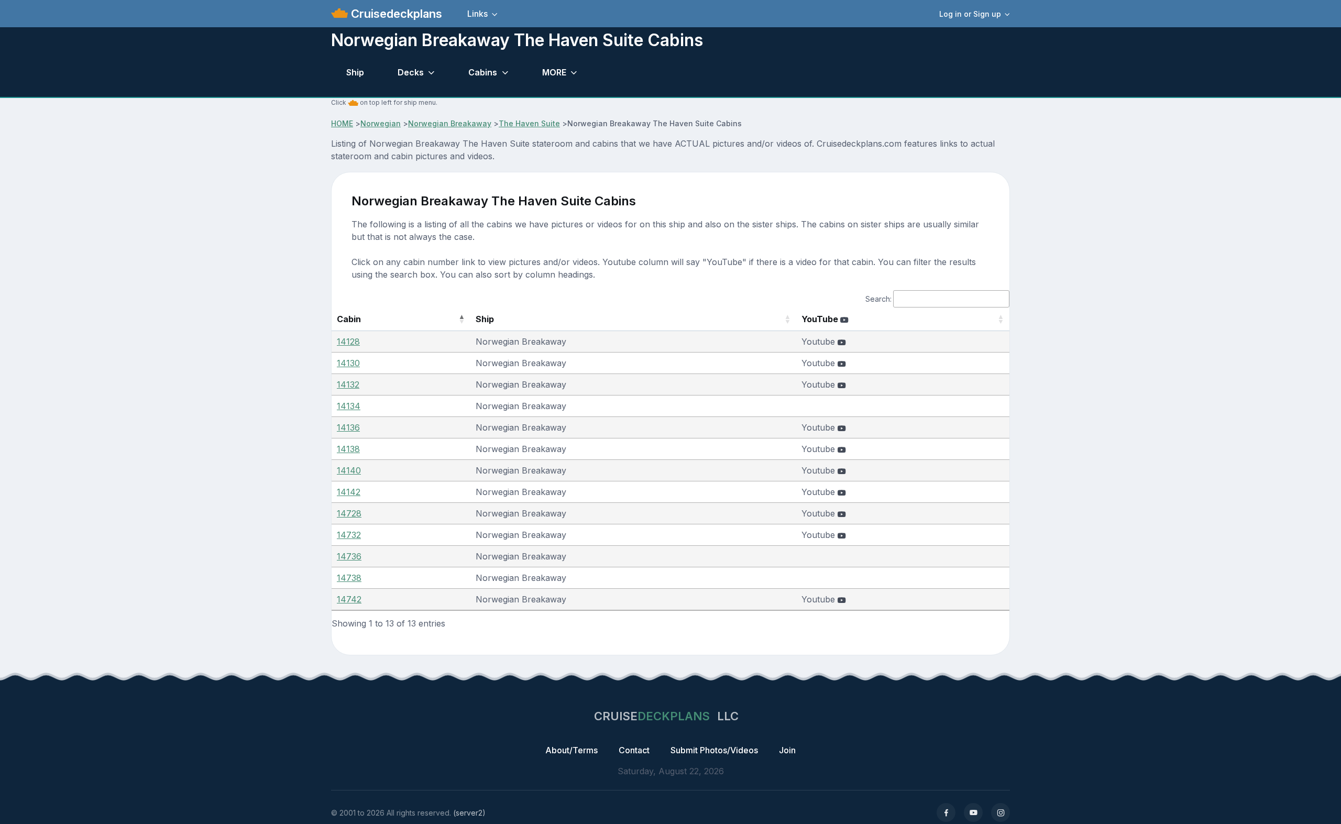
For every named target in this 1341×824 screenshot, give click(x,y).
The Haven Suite (529, 123)
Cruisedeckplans (395, 13)
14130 (348, 363)
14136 (348, 427)
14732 (349, 535)
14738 (349, 578)
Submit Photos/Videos (714, 750)
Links (477, 13)
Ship (355, 72)
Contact (634, 750)
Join (787, 750)
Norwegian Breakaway (449, 123)
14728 (349, 513)
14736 (349, 556)
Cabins (482, 72)
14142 (348, 492)
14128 (348, 341)
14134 (348, 406)
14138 (348, 449)
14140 (349, 470)
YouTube (820, 319)
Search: (878, 298)
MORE (554, 72)
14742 (349, 599)
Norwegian (380, 123)
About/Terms (571, 750)
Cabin (349, 319)
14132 (348, 384)
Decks (411, 72)
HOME (342, 123)
